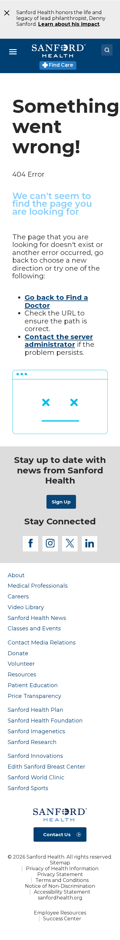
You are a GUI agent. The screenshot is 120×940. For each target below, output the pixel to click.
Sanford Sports (28, 788)
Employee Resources (60, 913)
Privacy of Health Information (62, 868)
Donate (18, 653)
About (16, 575)
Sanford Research (32, 742)
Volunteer (21, 663)
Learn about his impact (68, 24)
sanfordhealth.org (60, 898)
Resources (22, 674)
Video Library (26, 607)
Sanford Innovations (35, 755)
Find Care (60, 65)
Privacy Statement (60, 874)
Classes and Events (34, 628)
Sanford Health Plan (35, 709)
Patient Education (33, 685)
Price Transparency (34, 695)
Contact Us (57, 834)
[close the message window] (4, 13)
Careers (18, 596)
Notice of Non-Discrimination (60, 886)
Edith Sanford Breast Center (46, 766)
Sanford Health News (37, 617)
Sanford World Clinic (36, 777)
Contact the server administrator (59, 341)
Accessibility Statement (62, 892)
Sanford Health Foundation (45, 720)
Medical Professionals (38, 585)
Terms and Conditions (62, 880)
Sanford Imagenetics (36, 731)
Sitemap (60, 863)
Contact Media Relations (42, 642)
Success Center (62, 919)
